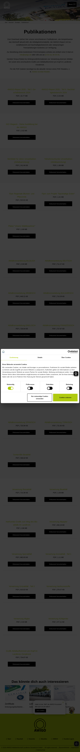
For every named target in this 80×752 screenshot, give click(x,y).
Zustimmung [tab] (14, 357)
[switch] (30, 388)
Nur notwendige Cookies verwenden (39, 397)
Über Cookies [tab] (66, 357)
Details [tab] (40, 357)
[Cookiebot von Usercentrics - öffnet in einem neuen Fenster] (69, 351)
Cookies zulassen (65, 397)
